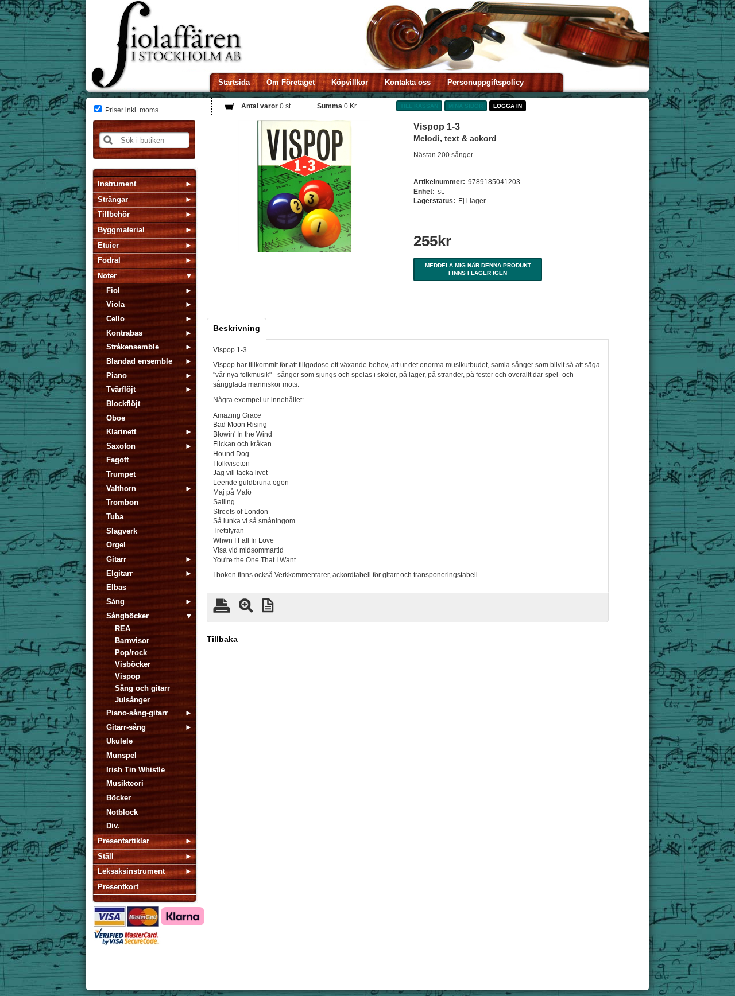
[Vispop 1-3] (304, 186)
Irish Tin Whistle (135, 769)
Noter (107, 275)
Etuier (108, 245)
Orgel (116, 544)
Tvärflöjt (121, 389)
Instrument (117, 184)
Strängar (113, 199)
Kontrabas (124, 333)
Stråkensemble (132, 347)
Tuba (114, 516)
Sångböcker (127, 616)
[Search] (108, 140)
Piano (116, 375)
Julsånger (132, 699)
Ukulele (119, 741)
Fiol (113, 290)
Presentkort (118, 886)
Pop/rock (131, 652)
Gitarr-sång (126, 727)
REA (122, 628)
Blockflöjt (123, 403)
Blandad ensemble (139, 361)
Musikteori (125, 783)
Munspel (121, 755)
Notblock (122, 812)
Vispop (127, 676)
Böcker (118, 797)
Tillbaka (222, 639)
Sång (115, 601)
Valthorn (121, 488)
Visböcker (132, 664)
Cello (115, 318)
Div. (112, 826)
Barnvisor (132, 640)
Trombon (122, 502)
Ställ (106, 856)
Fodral (109, 260)
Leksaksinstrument (131, 871)
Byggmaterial (121, 229)
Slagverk (121, 531)
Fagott (117, 460)
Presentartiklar (123, 841)
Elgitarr (119, 573)
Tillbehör (114, 214)
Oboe (115, 418)
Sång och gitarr (142, 688)
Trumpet (121, 474)
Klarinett (121, 431)
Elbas (116, 587)
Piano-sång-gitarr (137, 713)
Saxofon (121, 446)
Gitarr (116, 559)
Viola (115, 304)
